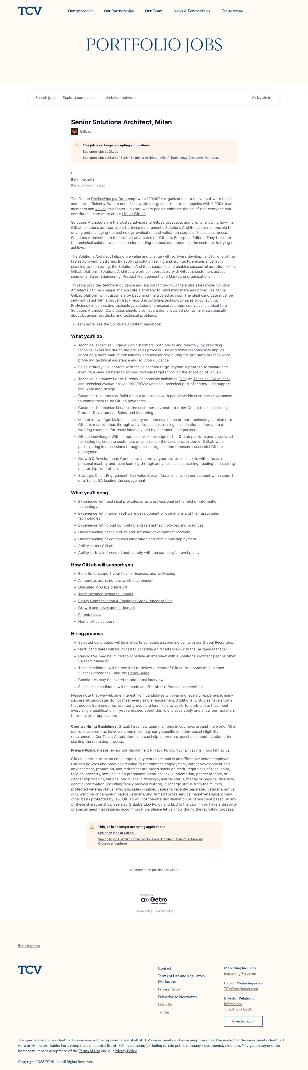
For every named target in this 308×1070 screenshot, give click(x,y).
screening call (174, 642)
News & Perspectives (192, 11)
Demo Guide (138, 673)
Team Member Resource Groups (105, 594)
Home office (88, 621)
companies (79, 97)
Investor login (243, 1021)
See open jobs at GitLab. (101, 151)
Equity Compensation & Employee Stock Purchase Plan (125, 601)
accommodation (135, 809)
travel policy (189, 552)
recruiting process (217, 809)
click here (232, 1045)
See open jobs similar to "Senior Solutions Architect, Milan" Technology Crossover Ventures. (151, 157)
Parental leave (90, 614)
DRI (183, 379)
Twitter (164, 1012)
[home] (30, 11)
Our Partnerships (119, 11)
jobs (45, 97)
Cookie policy (165, 911)
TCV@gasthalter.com (241, 988)
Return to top (29, 945)
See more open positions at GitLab (154, 870)
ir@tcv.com (233, 1004)
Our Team (153, 11)
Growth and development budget (106, 607)
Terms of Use (89, 1051)
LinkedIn (165, 1004)
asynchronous (110, 580)
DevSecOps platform (109, 198)
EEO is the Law (183, 804)
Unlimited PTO (90, 587)
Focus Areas (232, 11)
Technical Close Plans (211, 379)
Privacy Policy (169, 989)
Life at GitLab (134, 213)
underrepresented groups (122, 705)
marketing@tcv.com (240, 973)
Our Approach (80, 11)
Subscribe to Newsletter (177, 997)
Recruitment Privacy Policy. (152, 750)
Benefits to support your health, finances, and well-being (126, 573)
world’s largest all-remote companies (170, 203)
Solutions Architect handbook (135, 324)
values (100, 209)
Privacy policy (144, 911)
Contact (164, 968)
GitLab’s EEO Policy (145, 804)
